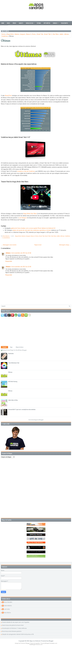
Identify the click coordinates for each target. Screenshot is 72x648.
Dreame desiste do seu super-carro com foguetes (15, 622)
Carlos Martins (8, 605)
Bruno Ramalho (8, 602)
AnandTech (8, 95)
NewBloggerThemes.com (36, 644)
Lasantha (37, 643)
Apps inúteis (47, 23)
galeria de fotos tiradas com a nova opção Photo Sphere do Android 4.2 (33, 228)
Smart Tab (40, 34)
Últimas (39, 23)
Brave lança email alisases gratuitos (11, 631)
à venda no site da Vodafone (26, 171)
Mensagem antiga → (64, 245)
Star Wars (56, 34)
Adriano (8, 253)
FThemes (22, 643)
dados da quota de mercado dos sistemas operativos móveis (32, 230)
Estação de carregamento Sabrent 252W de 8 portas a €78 (18, 634)
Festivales (11, 353)
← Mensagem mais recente (9, 245)
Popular (4, 347)
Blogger (41, 419)
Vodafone (5, 36)
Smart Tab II (48, 34)
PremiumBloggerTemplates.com (49, 643)
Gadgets (21, 23)
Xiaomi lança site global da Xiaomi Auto (13, 625)
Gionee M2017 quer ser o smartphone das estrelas (21, 409)
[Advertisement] (36, 15)
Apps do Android (35, 641)
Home (2, 23)
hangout (22, 34)
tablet (61, 34)
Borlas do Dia (30, 23)
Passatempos (64, 23)
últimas (66, 34)
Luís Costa (7, 609)
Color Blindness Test (13, 363)
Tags (11, 347)
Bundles (55, 23)
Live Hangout (23, 218)
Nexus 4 (28, 34)
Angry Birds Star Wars (30, 213)
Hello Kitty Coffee (13, 400)
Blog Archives (19, 347)
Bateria (17, 34)
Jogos (8, 23)
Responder (8, 261)
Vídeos (14, 23)
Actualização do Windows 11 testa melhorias (14, 628)
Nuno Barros (7, 612)
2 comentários (6, 237)
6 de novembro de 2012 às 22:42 (21, 253)
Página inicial (37, 245)
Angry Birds (10, 34)
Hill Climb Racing (12, 381)
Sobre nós (4, 27)
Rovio (34, 34)
